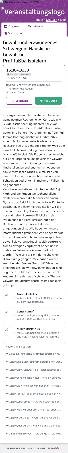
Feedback (50, 100)
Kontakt (30, 448)
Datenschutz (53, 448)
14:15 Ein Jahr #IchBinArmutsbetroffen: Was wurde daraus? (35, 353)
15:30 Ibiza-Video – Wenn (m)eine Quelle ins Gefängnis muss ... (35, 417)
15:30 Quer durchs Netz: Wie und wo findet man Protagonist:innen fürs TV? (35, 425)
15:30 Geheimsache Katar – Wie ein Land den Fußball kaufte (35, 377)
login (63, 19)
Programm (14, 26)
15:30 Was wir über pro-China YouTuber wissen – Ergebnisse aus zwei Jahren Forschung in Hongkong (35, 409)
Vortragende (16, 33)
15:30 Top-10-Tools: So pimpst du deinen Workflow (35, 393)
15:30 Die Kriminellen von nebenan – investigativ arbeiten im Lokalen (35, 385)
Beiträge (37, 26)
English (40, 19)
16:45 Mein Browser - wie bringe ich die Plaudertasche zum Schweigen (35, 433)
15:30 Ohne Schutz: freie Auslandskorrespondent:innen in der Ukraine (35, 369)
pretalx (22, 448)
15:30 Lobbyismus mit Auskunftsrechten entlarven (35, 401)
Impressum (41, 448)
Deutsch (51, 19)
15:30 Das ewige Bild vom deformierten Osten (35, 361)
